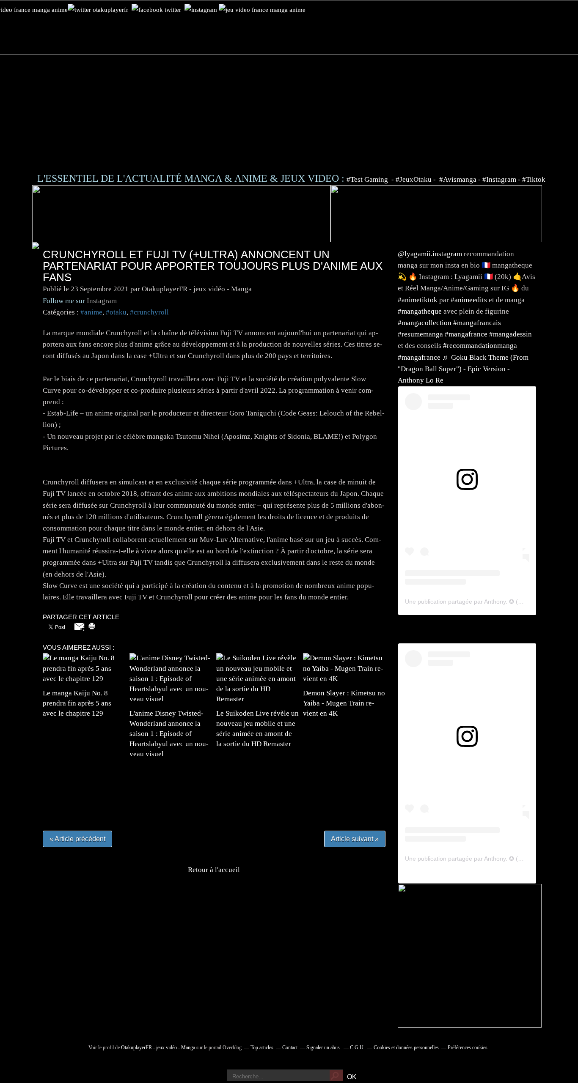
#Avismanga (458, 179)
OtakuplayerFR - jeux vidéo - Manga (158, 1047)
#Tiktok (533, 179)
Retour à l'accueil (214, 870)
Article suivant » (355, 838)
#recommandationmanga (480, 346)
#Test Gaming (368, 179)
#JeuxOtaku (414, 179)
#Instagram (499, 179)
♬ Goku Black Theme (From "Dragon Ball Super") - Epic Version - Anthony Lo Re (463, 368)
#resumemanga (420, 334)
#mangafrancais (477, 323)
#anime (91, 312)
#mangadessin (510, 334)
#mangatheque (420, 311)
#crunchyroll (149, 312)
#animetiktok (418, 300)
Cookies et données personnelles (406, 1047)
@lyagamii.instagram (430, 254)
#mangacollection (424, 323)
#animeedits (469, 300)
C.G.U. (357, 1047)
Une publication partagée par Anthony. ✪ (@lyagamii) (476, 601)
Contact (289, 1047)
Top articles (261, 1047)
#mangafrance (466, 334)
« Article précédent (77, 838)
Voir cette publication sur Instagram (456, 498)
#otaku (116, 312)
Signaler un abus (323, 1047)
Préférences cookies (467, 1047)
